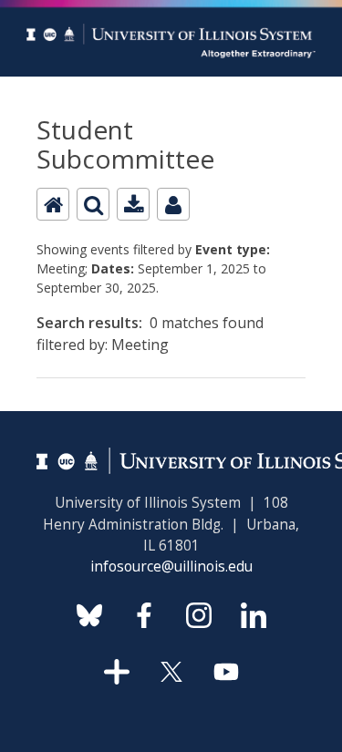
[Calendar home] (52, 204)
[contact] (173, 204)
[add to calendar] (133, 204)
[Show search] (93, 204)
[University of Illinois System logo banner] (171, 10)
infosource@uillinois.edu (171, 566)
